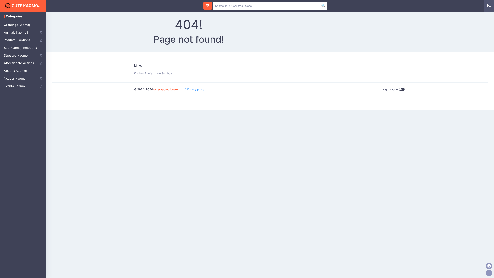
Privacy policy (195, 89)
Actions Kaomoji (16, 71)
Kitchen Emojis (143, 73)
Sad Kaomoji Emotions (20, 48)
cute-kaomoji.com (165, 89)
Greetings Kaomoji (17, 25)
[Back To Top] (489, 273)
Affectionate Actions (19, 63)
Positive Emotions (17, 40)
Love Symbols (163, 73)
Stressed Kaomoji (16, 55)
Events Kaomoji (15, 86)
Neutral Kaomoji (15, 78)
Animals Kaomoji (16, 32)
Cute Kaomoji (26, 5)
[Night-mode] (489, 266)
